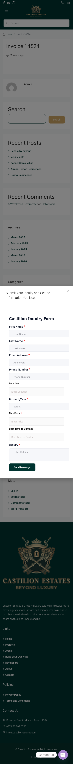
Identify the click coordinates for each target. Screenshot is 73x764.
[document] (36, 382)
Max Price (15, 413)
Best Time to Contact (21, 428)
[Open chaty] (63, 755)
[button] (68, 290)
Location (14, 383)
